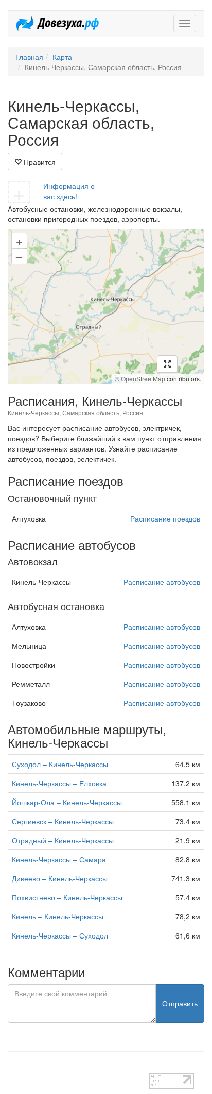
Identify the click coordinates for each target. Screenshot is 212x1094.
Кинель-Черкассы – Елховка (59, 783)
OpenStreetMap (143, 378)
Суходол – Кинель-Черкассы (60, 764)
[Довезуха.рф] (57, 24)
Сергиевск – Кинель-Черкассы (63, 821)
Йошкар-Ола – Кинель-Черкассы (67, 802)
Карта (62, 56)
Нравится (39, 162)
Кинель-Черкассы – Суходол (60, 935)
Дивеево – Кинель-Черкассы (60, 878)
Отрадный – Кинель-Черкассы (63, 840)
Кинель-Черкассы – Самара (59, 859)
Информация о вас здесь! (69, 191)
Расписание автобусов (161, 582)
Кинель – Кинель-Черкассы (57, 916)
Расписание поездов (165, 518)
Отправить (180, 1003)
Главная (29, 56)
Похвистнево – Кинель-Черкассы (67, 897)
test (14, 1068)
